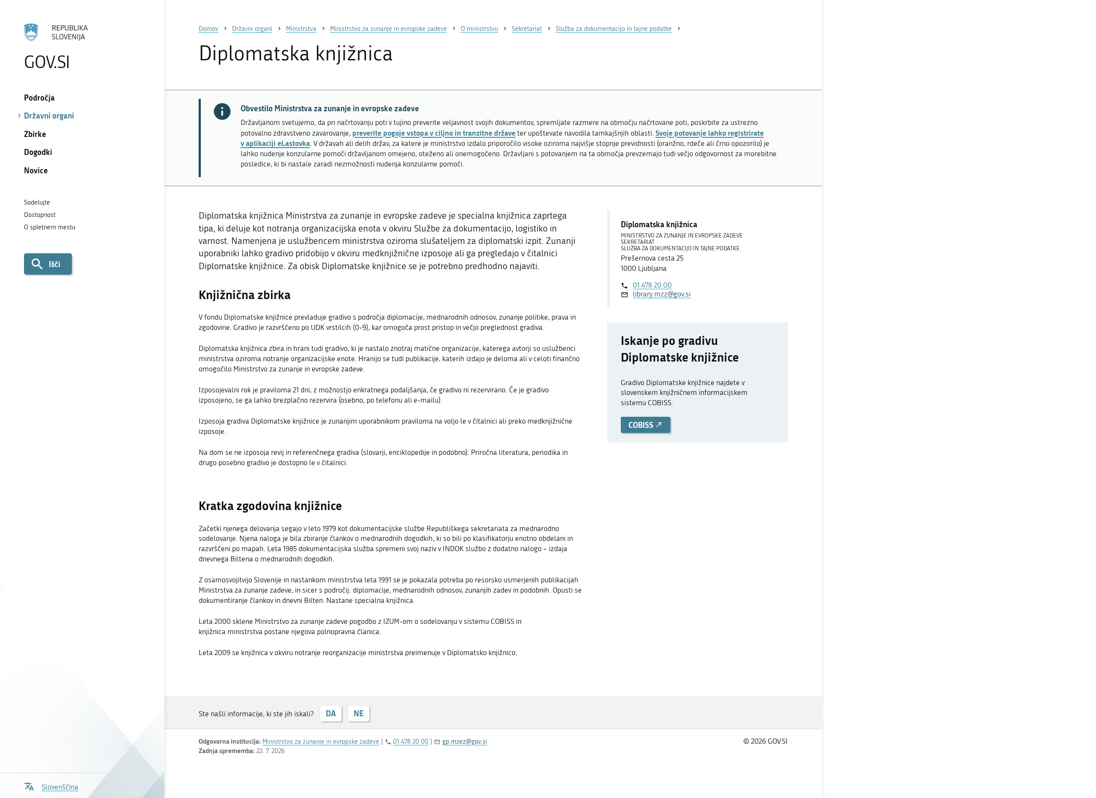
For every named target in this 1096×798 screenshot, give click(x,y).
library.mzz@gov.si (662, 294)
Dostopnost (40, 215)
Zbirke (35, 133)
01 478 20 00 (652, 285)
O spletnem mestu (49, 227)
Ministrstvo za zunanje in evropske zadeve (320, 741)
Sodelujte (37, 202)
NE (358, 713)
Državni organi (49, 115)
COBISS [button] (641, 424)
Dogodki (38, 151)
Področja (39, 97)
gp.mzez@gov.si (464, 741)
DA (331, 713)
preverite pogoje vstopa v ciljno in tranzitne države (433, 133)
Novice (36, 170)
